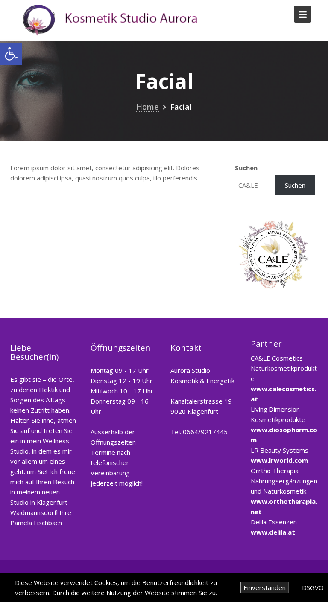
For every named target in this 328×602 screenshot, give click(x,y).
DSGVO (313, 587)
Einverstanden (264, 587)
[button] (11, 54)
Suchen (246, 167)
